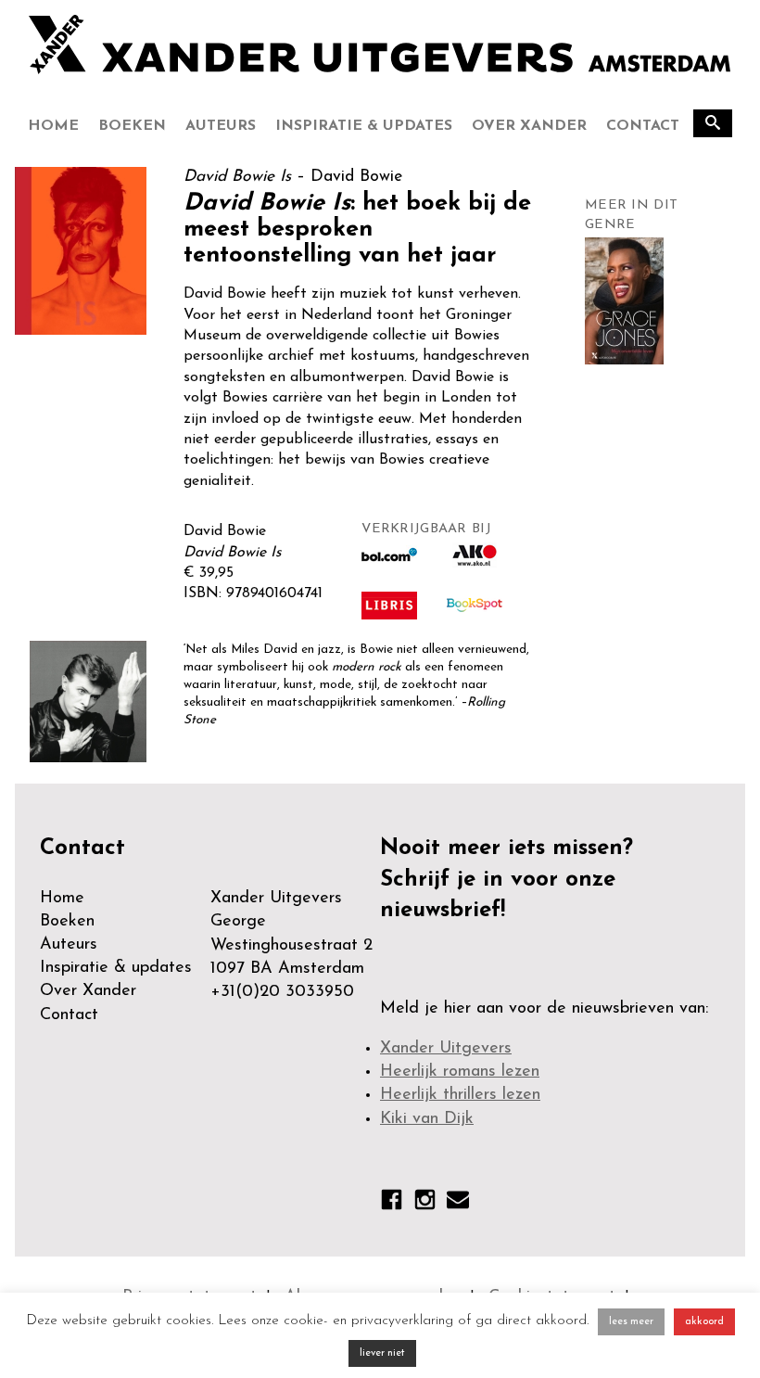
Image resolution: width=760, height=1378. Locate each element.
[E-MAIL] (458, 1203)
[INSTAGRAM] (425, 1203)
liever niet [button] (382, 1353)
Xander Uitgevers (446, 1048)
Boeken (132, 126)
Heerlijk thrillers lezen (460, 1095)
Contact (642, 126)
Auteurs (220, 126)
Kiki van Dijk (427, 1119)
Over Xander (529, 126)
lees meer (631, 1322)
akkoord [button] (704, 1322)
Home (53, 126)
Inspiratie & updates (363, 126)
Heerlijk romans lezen (459, 1072)
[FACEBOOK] (391, 1203)
